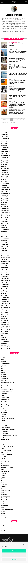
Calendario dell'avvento (7, 382)
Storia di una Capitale (7, 509)
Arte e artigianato (6, 370)
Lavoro (3, 443)
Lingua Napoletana (6, 450)
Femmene (4, 410)
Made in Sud (4, 452)
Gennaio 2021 (4, 185)
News (2, 469)
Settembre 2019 (5, 216)
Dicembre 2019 (5, 210)
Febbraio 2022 (5, 168)
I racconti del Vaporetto (7, 418)
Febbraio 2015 (5, 320)
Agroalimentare (5, 363)
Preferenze (14, 559)
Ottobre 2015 (4, 305)
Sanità (3, 488)
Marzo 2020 (4, 204)
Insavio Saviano (5, 431)
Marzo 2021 (4, 182)
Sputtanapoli (4, 505)
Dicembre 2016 (5, 278)
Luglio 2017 (4, 265)
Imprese (3, 424)
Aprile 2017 (4, 271)
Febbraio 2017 (5, 275)
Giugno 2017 (4, 267)
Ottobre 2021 (4, 176)
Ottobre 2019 (4, 214)
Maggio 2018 (4, 246)
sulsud (3, 511)
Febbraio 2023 (5, 147)
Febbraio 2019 (5, 229)
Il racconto (4, 422)
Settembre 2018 (5, 238)
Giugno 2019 (4, 221)
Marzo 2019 (4, 227)
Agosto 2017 (4, 263)
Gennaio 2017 (4, 276)
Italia (2, 437)
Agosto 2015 (4, 309)
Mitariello (3, 456)
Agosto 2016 (4, 286)
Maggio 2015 (4, 314)
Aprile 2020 (4, 202)
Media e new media (6, 454)
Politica (3, 475)
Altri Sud (3, 365)
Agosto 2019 (4, 218)
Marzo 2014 (4, 339)
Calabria (3, 380)
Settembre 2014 (5, 330)
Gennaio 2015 (4, 322)
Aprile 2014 (4, 337)
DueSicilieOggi (5, 399)
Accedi (3, 525)
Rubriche (3, 486)
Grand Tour (4, 416)
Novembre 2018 (5, 235)
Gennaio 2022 (4, 170)
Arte (2, 369)
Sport (2, 503)
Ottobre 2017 (4, 259)
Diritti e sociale (5, 397)
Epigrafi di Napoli (5, 405)
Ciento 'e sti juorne (6, 386)
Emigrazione (4, 403)
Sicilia (2, 492)
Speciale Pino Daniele (7, 498)
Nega (14, 555)
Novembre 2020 (5, 189)
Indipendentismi (5, 427)
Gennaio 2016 (4, 299)
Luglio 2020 (4, 197)
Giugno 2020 (4, 199)
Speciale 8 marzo (5, 496)
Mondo (3, 460)
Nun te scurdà (5, 471)
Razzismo (3, 481)
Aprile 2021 (4, 180)
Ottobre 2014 (4, 328)
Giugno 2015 (4, 313)
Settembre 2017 (5, 261)
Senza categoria (5, 490)
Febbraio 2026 (5, 138)
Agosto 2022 (4, 157)
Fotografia (4, 412)
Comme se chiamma (6, 391)
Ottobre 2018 (4, 237)
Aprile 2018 (4, 248)
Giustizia (3, 414)
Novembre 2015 (5, 303)
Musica (3, 464)
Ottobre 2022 (4, 153)
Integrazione (4, 433)
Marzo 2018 (4, 250)
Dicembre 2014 (5, 324)
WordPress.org (5, 531)
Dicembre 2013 (5, 345)
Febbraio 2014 (5, 341)
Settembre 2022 (5, 155)
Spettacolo (4, 501)
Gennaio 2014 (4, 343)
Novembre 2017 (5, 257)
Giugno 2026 (4, 134)
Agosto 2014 (4, 331)
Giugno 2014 (4, 333)
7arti (2, 359)
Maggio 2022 (4, 163)
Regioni (3, 482)
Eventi (3, 408)
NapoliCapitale (5, 465)
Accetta (14, 550)
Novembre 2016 (5, 280)
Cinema (3, 388)
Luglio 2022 (4, 159)
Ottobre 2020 (4, 191)
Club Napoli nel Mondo (7, 389)
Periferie (3, 473)
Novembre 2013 (5, 347)
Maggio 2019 (4, 223)
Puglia (3, 477)
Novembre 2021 (5, 174)
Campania (4, 384)
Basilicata (3, 374)
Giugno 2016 (4, 290)
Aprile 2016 (4, 294)
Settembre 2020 (5, 193)
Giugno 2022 (4, 161)
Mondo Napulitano (6, 462)
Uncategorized (5, 517)
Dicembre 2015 (5, 301)
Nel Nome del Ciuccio (7, 467)
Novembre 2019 (5, 212)
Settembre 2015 (5, 307)
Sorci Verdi (4, 494)
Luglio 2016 (4, 288)
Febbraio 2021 (5, 183)
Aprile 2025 (4, 140)
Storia (2, 507)
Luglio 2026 (4, 132)
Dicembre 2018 (5, 233)
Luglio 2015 (4, 311)
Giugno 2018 (4, 244)
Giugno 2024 (4, 144)
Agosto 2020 (4, 195)
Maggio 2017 (4, 269)
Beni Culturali (4, 378)
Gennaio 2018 (4, 254)
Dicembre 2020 (5, 187)
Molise (3, 458)
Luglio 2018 (4, 242)
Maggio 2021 (4, 178)
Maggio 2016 (4, 292)
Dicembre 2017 (5, 256)
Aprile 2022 (4, 164)
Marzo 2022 (4, 166)
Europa (3, 407)
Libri (2, 448)
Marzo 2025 (4, 142)
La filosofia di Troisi (6, 441)
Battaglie (3, 376)
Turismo (3, 515)
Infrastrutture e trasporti (8, 429)
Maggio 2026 (4, 136)
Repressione (4, 484)
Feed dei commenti (6, 529)
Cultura (3, 395)
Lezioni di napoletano (7, 446)
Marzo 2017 (4, 273)
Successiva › (5, 122)
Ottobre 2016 (4, 282)
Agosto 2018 (4, 240)
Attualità (3, 372)
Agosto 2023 (4, 145)
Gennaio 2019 (4, 231)
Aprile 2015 (4, 316)
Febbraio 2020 (5, 206)
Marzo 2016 (4, 295)
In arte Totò (4, 426)
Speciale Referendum (7, 500)
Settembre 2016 (5, 284)
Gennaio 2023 (4, 149)
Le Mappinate (5, 445)
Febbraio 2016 (5, 297)
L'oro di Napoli (5, 439)
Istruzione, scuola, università (9, 435)
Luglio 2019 (4, 219)
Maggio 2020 (4, 200)
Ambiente (3, 367)
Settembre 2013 (5, 349)
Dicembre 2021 (5, 172)
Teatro (3, 513)
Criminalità (4, 393)
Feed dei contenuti (6, 527)
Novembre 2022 (5, 151)
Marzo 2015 (4, 318)
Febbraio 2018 (5, 252)
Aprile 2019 (4, 225)
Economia (4, 401)
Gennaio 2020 (4, 208)
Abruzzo (3, 361)
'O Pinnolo (4, 357)
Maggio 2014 (4, 335)
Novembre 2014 (5, 326)
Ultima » (13, 122)
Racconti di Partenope (7, 479)
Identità (3, 420)
